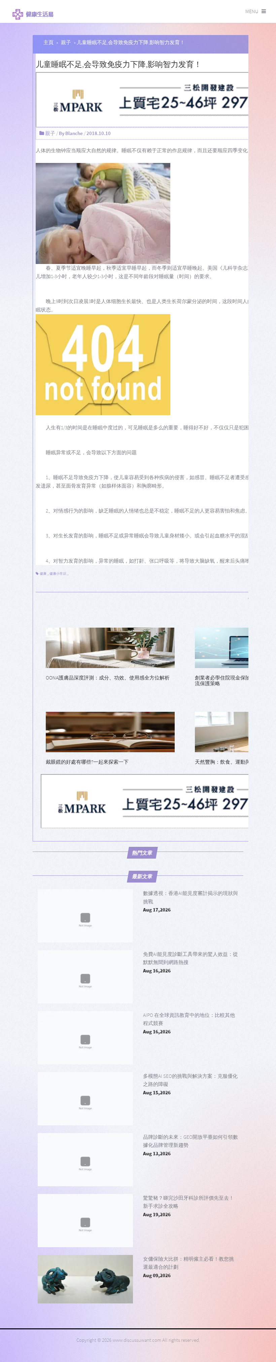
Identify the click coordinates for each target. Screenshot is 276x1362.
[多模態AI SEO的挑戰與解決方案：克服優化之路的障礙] (85, 1098)
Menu (251, 11)
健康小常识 (57, 573)
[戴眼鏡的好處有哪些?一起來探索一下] (110, 731)
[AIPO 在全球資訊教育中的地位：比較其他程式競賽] (85, 1037)
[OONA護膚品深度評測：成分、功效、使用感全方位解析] (110, 647)
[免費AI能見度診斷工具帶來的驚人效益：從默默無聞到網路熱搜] (85, 976)
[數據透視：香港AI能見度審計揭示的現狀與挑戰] (85, 915)
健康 (43, 573)
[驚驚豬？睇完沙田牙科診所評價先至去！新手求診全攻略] (85, 1220)
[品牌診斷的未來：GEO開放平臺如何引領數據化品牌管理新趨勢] (85, 1159)
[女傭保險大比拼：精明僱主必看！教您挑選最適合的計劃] (85, 1281)
